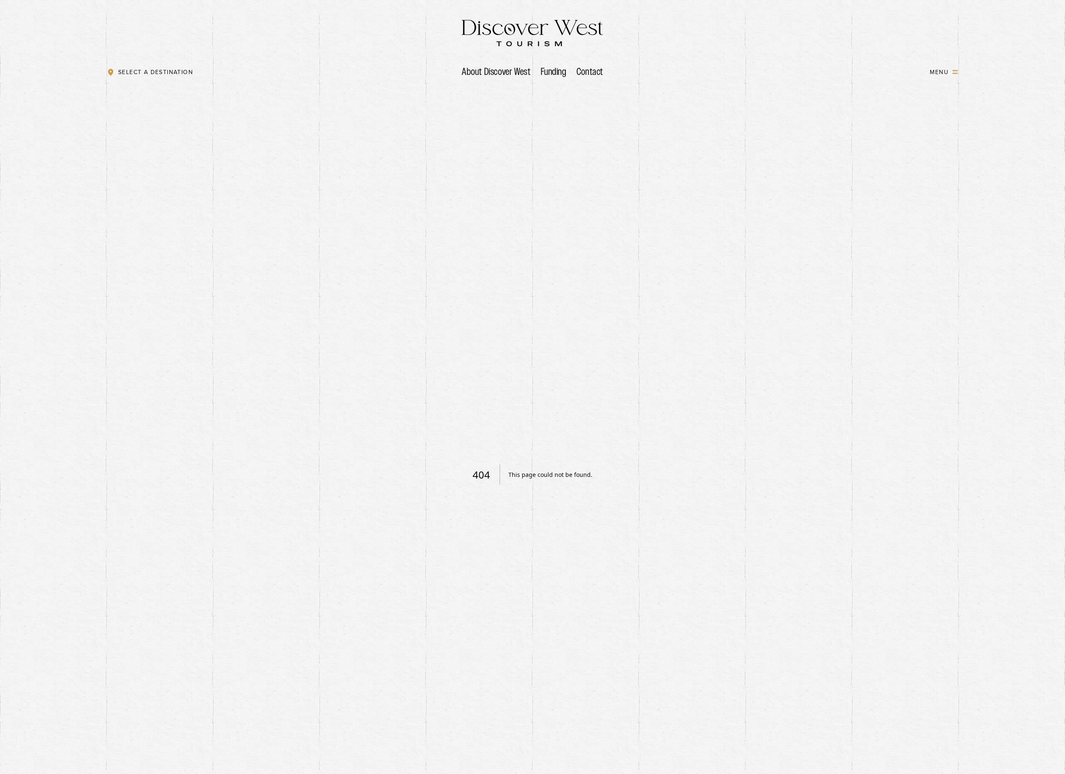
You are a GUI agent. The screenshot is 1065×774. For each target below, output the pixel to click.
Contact (590, 71)
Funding (554, 71)
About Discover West (496, 71)
